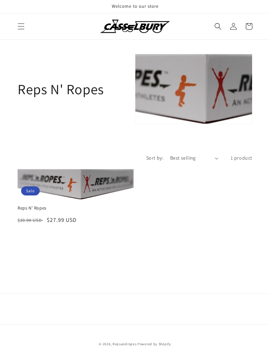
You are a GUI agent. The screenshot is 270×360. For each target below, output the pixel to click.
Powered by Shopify (154, 344)
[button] (21, 26)
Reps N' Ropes (32, 208)
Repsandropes (124, 344)
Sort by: (154, 158)
